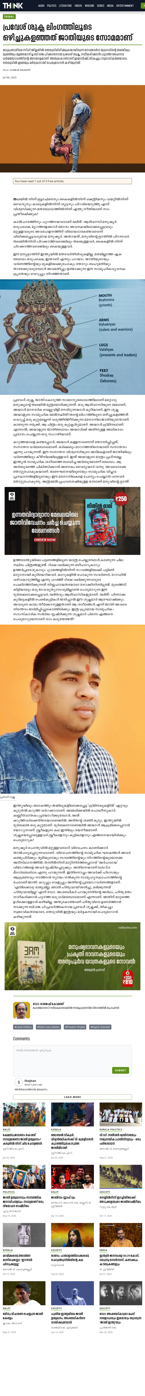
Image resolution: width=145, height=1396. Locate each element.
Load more (72, 1097)
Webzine (89, 6)
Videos (78, 6)
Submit (120, 1070)
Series (100, 6)
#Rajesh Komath (100, 1027)
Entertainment (125, 6)
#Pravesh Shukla (75, 1027)
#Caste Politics (23, 1027)
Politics (51, 6)
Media (110, 6)
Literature (65, 6)
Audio (41, 6)
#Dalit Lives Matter (48, 1027)
